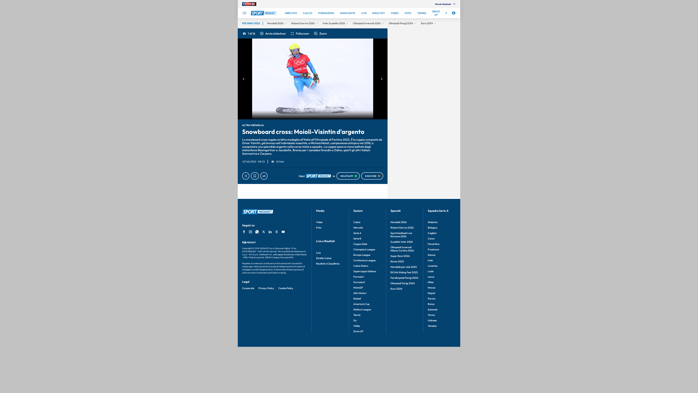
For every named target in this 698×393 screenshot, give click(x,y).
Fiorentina (433, 244)
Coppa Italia (360, 244)
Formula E (359, 282)
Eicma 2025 (397, 261)
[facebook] (244, 232)
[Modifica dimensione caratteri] (264, 176)
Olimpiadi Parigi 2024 (402, 283)
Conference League (364, 260)
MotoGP (358, 287)
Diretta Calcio (324, 258)
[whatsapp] (257, 232)
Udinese (432, 320)
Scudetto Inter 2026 (401, 241)
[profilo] (453, 13)
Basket (357, 298)
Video (319, 222)
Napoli (431, 293)
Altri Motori (359, 293)
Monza (431, 287)
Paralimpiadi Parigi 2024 (404, 277)
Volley (356, 326)
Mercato (358, 227)
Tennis (356, 315)
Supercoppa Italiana (364, 271)
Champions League (364, 249)
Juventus (433, 265)
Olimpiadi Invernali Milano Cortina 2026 (402, 249)
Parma (431, 298)
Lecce (431, 276)
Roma (431, 304)
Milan (431, 282)
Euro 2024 (396, 288)
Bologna (432, 227)
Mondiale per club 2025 (403, 267)
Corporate (248, 288)
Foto (318, 227)
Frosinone (433, 249)
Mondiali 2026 (398, 222)
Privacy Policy (266, 288)
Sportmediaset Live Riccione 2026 (401, 234)
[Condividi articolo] (245, 176)
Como (431, 238)
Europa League (361, 255)
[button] (273, 33)
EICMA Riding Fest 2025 (404, 272)
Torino (431, 315)
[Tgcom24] (249, 4)
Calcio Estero (360, 265)
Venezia (432, 326)
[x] (263, 232)
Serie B (357, 238)
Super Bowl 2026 (400, 256)
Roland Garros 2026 (402, 227)
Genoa (431, 255)
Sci (355, 320)
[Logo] (264, 13)
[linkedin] (270, 232)
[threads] (276, 232)
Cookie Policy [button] (285, 288)
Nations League (362, 309)
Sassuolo (433, 309)
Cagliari (432, 233)
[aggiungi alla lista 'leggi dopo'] (255, 176)
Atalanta (433, 222)
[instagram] (250, 232)
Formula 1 (358, 276)
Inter (430, 260)
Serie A (357, 233)
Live (318, 252)
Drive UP (358, 331)
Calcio (356, 222)
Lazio (431, 271)
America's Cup (361, 304)
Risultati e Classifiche (327, 263)
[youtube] (283, 232)
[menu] (244, 13)
